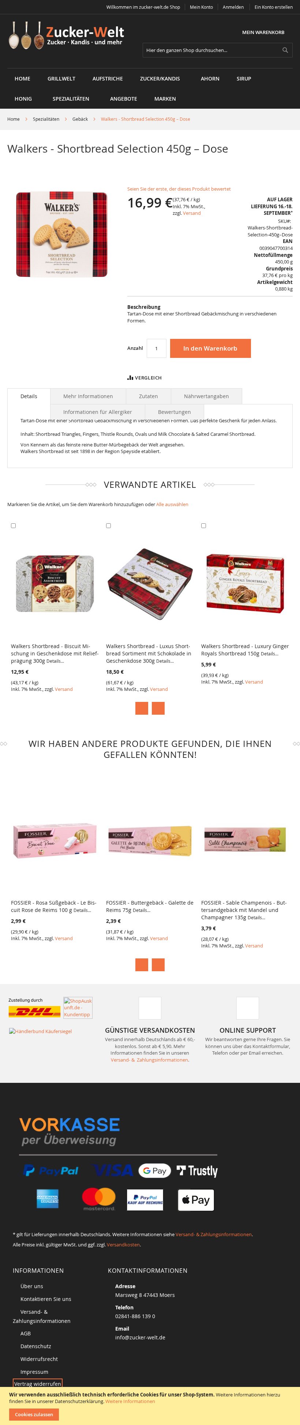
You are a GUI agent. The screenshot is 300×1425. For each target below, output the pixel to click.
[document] (151, 1406)
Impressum (34, 1371)
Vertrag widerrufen (37, 1383)
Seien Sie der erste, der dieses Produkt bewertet (179, 189)
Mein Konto (201, 7)
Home (13, 119)
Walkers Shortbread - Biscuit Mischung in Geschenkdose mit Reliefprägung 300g (55, 653)
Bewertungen (174, 411)
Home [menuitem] (22, 78)
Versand (192, 213)
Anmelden (233, 7)
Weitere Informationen (130, 1401)
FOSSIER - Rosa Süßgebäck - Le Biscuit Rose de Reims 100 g (54, 906)
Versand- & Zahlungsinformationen (149, 1059)
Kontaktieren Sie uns (45, 1298)
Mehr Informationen (88, 396)
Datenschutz (35, 1346)
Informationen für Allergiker (97, 411)
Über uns (31, 1286)
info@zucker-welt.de (140, 1337)
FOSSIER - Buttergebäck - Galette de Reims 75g (150, 906)
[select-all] (172, 504)
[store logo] (69, 36)
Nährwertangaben (206, 396)
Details (28, 396)
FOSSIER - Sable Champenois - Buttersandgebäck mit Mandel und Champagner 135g (244, 910)
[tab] (28, 396)
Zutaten (148, 396)
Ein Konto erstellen (274, 7)
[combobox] (218, 50)
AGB (25, 1333)
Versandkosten (123, 1244)
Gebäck (80, 119)
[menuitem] (61, 78)
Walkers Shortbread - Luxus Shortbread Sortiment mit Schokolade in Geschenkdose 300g (148, 653)
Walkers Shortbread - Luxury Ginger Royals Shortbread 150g (245, 650)
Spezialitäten (46, 119)
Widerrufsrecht (39, 1358)
